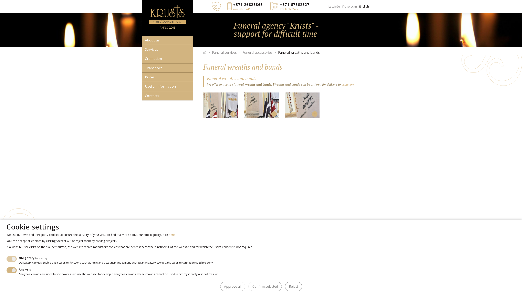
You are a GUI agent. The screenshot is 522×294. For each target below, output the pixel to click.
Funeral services (224, 52)
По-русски (349, 6)
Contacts (152, 96)
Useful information (160, 86)
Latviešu (334, 6)
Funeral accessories (257, 52)
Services (151, 49)
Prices (150, 77)
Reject (293, 286)
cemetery (348, 84)
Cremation (153, 58)
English (364, 6)
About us (152, 40)
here (172, 235)
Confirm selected (265, 286)
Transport (153, 68)
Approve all (232, 286)
